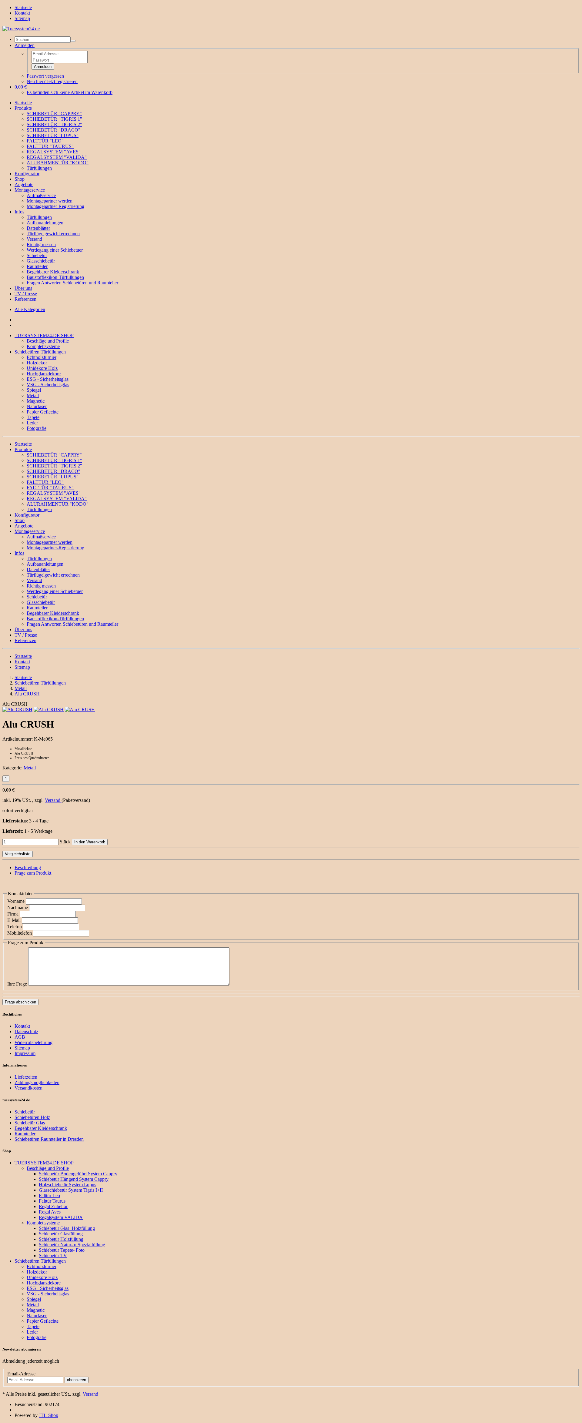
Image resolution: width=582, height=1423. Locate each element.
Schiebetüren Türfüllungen (40, 351)
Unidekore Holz (42, 368)
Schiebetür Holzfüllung (61, 1239)
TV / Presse (26, 293)
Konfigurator (27, 173)
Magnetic (36, 400)
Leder (32, 422)
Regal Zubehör (53, 1206)
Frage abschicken (20, 1002)
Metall (33, 395)
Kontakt (22, 12)
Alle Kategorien (30, 309)
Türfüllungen (39, 168)
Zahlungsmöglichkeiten (37, 1082)
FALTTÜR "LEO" (45, 140)
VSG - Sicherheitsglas (48, 384)
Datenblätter (38, 228)
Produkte (23, 108)
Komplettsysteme (43, 346)
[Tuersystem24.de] (21, 28)
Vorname (16, 901)
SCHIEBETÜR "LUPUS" (53, 135)
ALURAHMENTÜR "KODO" (58, 162)
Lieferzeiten (26, 1077)
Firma (12, 913)
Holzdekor (37, 362)
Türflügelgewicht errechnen (53, 233)
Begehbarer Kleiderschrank (53, 271)
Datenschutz (26, 1031)
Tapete (33, 417)
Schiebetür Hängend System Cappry (74, 1179)
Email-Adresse (21, 1373)
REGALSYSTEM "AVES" (54, 151)
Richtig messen (41, 244)
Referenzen (25, 299)
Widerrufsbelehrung (33, 1042)
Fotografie (36, 428)
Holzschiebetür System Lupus (67, 1184)
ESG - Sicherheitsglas (48, 379)
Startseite (23, 7)
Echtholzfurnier (41, 357)
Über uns (23, 288)
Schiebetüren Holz (32, 1117)
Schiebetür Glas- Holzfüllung (67, 1228)
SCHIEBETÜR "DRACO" (53, 129)
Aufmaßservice (41, 195)
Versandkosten (28, 1087)
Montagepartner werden (49, 200)
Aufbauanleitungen (45, 222)
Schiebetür (37, 255)
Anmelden (43, 66)
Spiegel (34, 390)
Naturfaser (37, 406)
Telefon (14, 926)
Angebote (24, 184)
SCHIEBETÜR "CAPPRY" (54, 113)
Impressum (25, 1053)
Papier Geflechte (43, 411)
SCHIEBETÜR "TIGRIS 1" (54, 119)
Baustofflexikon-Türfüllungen (55, 277)
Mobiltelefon (19, 933)
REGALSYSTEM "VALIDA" (57, 157)
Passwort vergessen (45, 76)
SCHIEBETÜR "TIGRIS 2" (54, 124)
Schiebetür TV (53, 1255)
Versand (34, 239)
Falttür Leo (49, 1195)
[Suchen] (73, 41)
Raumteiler (37, 266)
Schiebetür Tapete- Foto (62, 1250)
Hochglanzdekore (44, 373)
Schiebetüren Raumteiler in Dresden (49, 1139)
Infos (19, 211)
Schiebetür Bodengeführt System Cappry (78, 1173)
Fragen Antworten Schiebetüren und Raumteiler (72, 282)
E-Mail (14, 920)
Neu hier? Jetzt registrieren (52, 81)
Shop (20, 179)
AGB (20, 1037)
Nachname (17, 907)
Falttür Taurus (52, 1201)
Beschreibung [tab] (28, 867)
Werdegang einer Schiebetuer (55, 250)
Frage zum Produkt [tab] (33, 873)
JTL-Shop (48, 1415)
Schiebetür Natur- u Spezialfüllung (72, 1244)
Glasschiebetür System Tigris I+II (71, 1190)
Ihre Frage (17, 983)
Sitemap (22, 18)
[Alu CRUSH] (17, 709)
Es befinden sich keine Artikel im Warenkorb (69, 92)
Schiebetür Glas (30, 1122)
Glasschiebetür (41, 260)
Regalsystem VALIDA (61, 1217)
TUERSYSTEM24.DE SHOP (44, 335)
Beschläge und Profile (48, 340)
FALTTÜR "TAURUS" (50, 146)
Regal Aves (50, 1211)
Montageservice (30, 190)
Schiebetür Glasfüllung (61, 1233)
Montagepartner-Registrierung (55, 206)
